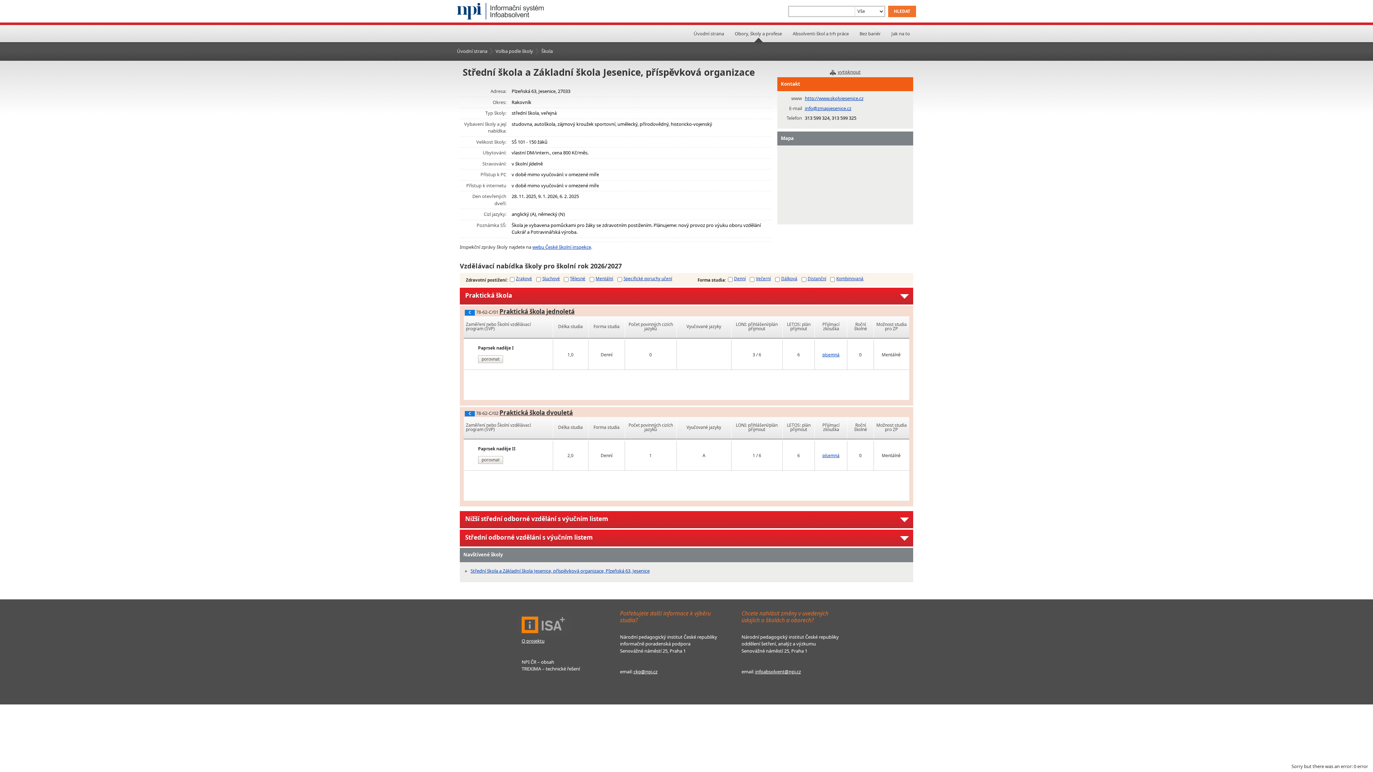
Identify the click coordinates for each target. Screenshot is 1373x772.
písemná (831, 355)
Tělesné (577, 278)
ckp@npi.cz (646, 671)
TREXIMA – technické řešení (551, 668)
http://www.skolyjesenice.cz (834, 98)
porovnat (491, 359)
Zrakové (524, 278)
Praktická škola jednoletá (537, 311)
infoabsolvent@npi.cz (778, 671)
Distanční (817, 278)
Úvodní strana (709, 33)
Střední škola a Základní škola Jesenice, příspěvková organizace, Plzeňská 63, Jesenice (560, 571)
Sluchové (551, 278)
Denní (740, 278)
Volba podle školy (514, 51)
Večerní (763, 278)
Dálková (789, 278)
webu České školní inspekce (561, 247)
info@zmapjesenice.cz (828, 108)
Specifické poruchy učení (648, 278)
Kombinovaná (849, 278)
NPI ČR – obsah (538, 662)
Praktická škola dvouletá (536, 413)
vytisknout (849, 72)
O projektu (533, 641)
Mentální (604, 278)
